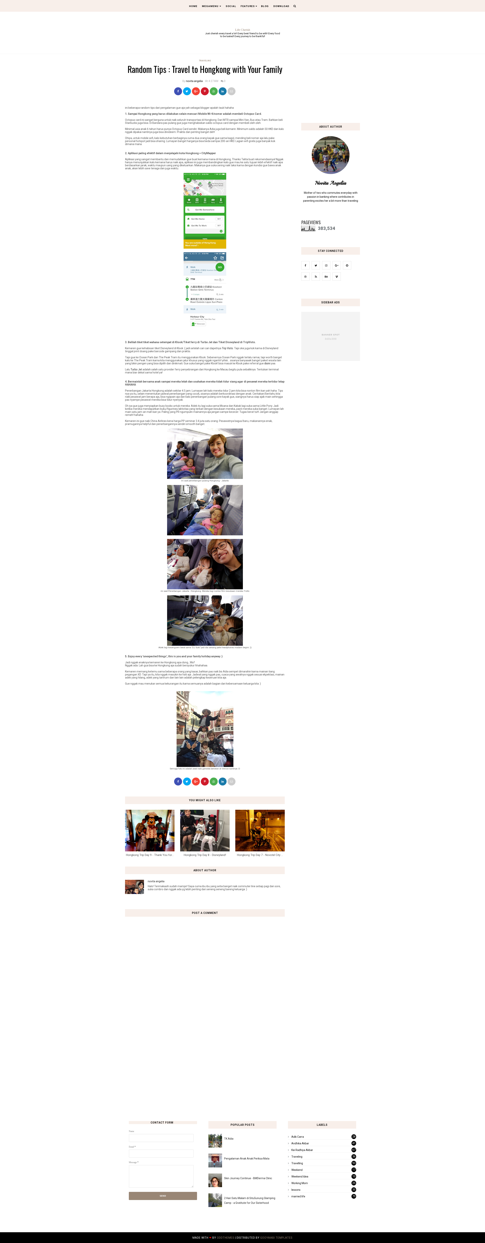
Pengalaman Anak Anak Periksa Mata (246, 1158)
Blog (265, 6)
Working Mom (299, 1183)
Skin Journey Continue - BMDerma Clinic (248, 1178)
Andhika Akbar (300, 1143)
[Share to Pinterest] (231, 91)
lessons (295, 1189)
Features (248, 6)
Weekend (297, 1169)
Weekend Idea (299, 1176)
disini (267, 363)
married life (298, 1196)
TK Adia (228, 1138)
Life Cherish (242, 29)
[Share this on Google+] (196, 91)
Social (231, 6)
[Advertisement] (206, 1033)
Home (193, 6)
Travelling (297, 1163)
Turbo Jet (136, 369)
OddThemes (225, 1237)
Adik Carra (297, 1136)
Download (281, 6)
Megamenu (210, 6)
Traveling (205, 61)
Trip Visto (227, 348)
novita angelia (194, 81)
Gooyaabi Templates (276, 1237)
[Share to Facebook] (178, 91)
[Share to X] (187, 91)
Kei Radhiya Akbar (302, 1150)
